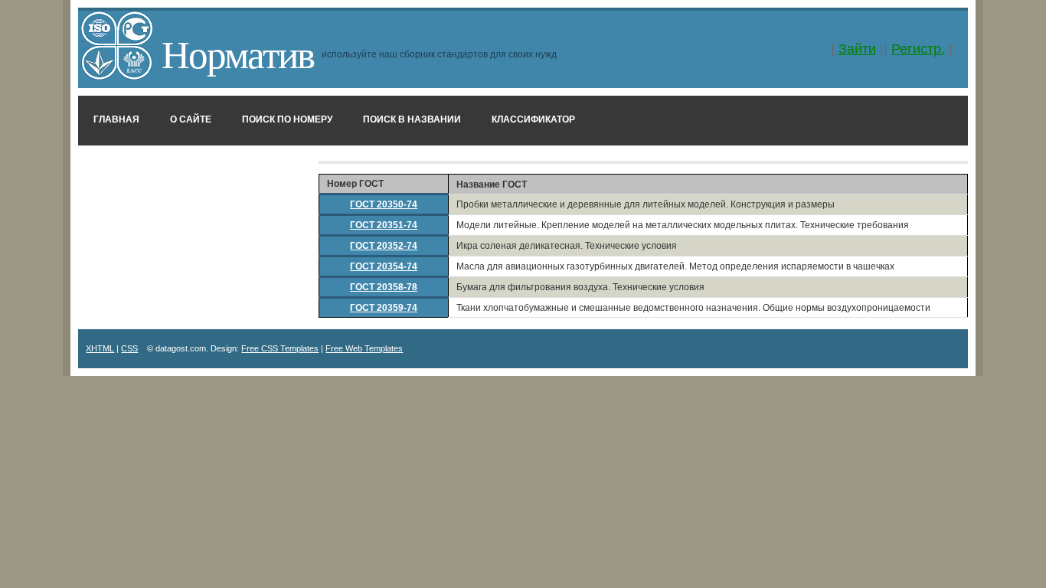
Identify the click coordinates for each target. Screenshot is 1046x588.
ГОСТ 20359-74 (383, 307)
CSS (129, 348)
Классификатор (533, 119)
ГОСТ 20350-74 (383, 204)
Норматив (238, 53)
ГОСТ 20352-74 (383, 245)
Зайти (857, 49)
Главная (116, 119)
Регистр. (918, 49)
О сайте (190, 119)
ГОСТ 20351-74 (383, 225)
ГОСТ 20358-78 (383, 287)
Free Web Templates (364, 348)
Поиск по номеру (287, 119)
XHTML (100, 348)
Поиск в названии (412, 119)
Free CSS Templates (280, 348)
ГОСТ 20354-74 (383, 266)
